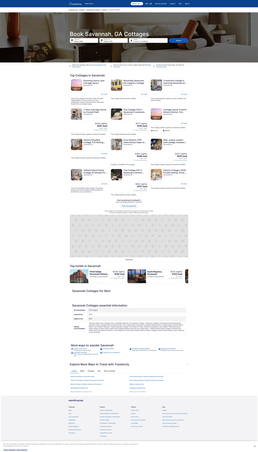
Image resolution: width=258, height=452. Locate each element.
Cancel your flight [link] (167, 416)
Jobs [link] (70, 413)
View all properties (129, 206)
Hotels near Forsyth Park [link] (138, 392)
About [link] (70, 410)
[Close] (255, 446)
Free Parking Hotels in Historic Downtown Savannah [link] (147, 380)
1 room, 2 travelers (140, 41)
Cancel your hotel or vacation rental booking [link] (174, 413)
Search (178, 40)
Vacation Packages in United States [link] (110, 416)
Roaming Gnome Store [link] (75, 429)
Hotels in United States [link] (106, 410)
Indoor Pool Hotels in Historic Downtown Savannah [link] (87, 380)
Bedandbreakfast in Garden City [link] (81, 392)
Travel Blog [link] (103, 436)
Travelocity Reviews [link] (105, 426)
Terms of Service (21, 450)
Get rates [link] (104, 94)
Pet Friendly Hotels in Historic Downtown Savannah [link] (146, 376)
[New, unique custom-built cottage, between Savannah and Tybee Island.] (169, 152)
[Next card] (188, 276)
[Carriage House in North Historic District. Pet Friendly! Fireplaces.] (169, 121)
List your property (161, 3)
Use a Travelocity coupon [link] (169, 423)
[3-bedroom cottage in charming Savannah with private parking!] (169, 92)
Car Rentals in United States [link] (108, 423)
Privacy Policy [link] (135, 410)
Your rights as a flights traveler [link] (170, 426)
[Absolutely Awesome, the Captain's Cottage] (129, 92)
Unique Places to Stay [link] (106, 433)
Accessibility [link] (134, 423)
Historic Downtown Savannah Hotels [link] (82, 376)
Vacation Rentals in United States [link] (109, 413)
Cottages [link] (82, 9)
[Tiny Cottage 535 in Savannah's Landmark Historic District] (129, 121)
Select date (78, 41)
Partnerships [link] (72, 420)
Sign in (187, 3)
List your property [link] (73, 416)
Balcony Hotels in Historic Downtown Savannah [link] (86, 384)
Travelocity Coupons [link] (105, 429)
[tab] (74, 371)
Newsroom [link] (72, 423)
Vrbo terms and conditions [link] (138, 420)
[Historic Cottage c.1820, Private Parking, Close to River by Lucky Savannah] (169, 182)
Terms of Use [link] (134, 416)
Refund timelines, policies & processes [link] (173, 420)
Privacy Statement (10, 450)
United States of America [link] (93, 9)
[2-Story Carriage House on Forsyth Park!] (89, 121)
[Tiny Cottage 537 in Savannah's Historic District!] (129, 182)
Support (172, 3)
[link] (85, 349)
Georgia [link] (104, 9)
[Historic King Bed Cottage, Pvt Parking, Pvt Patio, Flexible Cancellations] (89, 152)
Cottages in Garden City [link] (137, 388)
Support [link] (164, 410)
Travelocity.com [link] (73, 9)
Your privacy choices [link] (137, 426)
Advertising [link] (72, 433)
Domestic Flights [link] (104, 420)
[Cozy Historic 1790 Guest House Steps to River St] (129, 152)
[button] (129, 364)
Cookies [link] (133, 413)
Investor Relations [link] (74, 426)
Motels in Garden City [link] (137, 384)
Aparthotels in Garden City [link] (79, 388)
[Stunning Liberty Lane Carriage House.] (89, 92)
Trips (180, 3)
